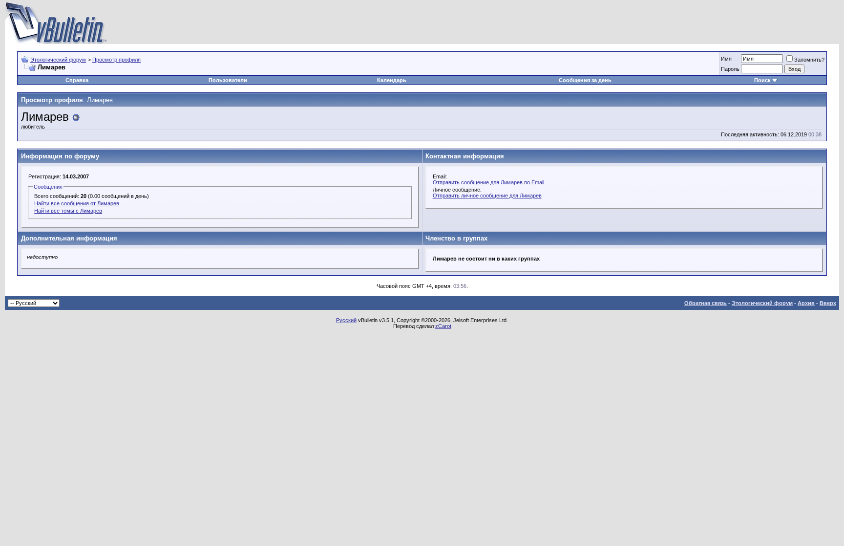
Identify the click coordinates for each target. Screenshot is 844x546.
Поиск (762, 80)
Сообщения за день (585, 80)
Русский (346, 320)
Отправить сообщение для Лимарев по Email (488, 182)
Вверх (828, 303)
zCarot (443, 326)
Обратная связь (705, 303)
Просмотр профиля (116, 60)
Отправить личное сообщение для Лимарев (487, 195)
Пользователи (228, 80)
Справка (76, 80)
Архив (806, 303)
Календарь (391, 80)
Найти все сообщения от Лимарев (76, 203)
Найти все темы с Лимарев (68, 211)
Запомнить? (809, 60)
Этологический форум (58, 60)
